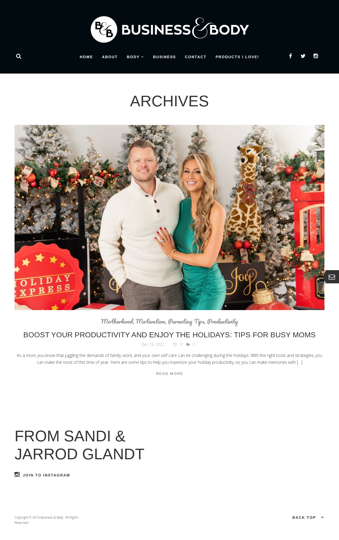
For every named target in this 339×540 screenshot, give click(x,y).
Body (133, 57)
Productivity (222, 321)
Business (164, 57)
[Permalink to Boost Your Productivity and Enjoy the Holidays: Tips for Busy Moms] (169, 217)
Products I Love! (237, 57)
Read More (169, 373)
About (110, 57)
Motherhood (117, 321)
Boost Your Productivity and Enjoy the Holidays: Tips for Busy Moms (169, 335)
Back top (304, 517)
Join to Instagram (46, 475)
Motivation (150, 321)
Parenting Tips (186, 321)
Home (86, 57)
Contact (196, 57)
